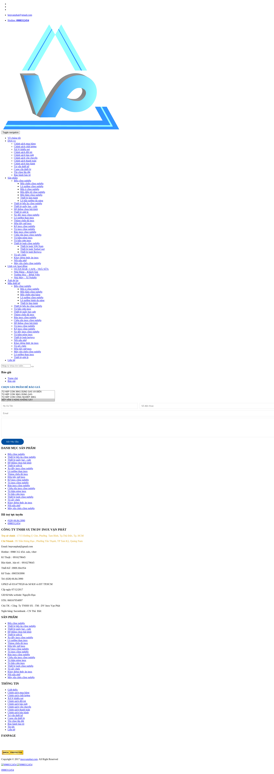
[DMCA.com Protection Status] (12, 753)
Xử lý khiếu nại (22, 149)
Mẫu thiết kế (14, 283)
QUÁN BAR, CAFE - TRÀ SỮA (31, 269)
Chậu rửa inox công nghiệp (27, 234)
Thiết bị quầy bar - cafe (25, 206)
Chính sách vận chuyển (25, 158)
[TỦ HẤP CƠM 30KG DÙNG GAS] (28, 394)
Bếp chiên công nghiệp (31, 183)
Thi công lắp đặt (22, 172)
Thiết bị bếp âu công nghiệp (28, 203)
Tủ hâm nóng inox (23, 237)
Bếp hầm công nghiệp (31, 195)
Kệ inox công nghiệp (24, 226)
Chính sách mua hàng (25, 143)
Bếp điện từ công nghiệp (32, 192)
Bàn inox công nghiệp (25, 232)
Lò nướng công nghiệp (31, 186)
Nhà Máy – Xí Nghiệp (25, 277)
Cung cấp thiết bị (22, 169)
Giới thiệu (13, 689)
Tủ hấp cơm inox (22, 240)
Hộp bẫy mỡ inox (23, 223)
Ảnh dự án (13, 280)
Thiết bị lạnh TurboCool (32, 249)
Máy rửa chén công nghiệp (27, 263)
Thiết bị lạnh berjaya (24, 337)
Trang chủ (13, 378)
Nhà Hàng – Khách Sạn (26, 272)
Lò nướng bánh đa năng (32, 300)
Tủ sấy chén (20, 254)
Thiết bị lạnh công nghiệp (27, 243)
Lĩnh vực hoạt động (17, 266)
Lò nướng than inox (24, 217)
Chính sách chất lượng (25, 146)
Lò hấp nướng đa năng (31, 200)
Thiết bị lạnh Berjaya (30, 252)
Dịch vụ (12, 140)
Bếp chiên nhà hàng (30, 294)
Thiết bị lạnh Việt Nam (31, 246)
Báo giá (11, 381)
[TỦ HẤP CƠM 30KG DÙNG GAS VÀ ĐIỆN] (28, 391)
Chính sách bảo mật (24, 155)
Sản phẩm (13, 177)
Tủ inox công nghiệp (24, 229)
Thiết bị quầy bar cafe (25, 311)
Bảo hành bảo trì (22, 175)
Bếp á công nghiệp (29, 189)
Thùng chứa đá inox (24, 220)
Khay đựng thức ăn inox (26, 257)
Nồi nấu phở (20, 260)
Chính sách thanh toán (25, 160)
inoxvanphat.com (29, 759)
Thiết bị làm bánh (29, 197)
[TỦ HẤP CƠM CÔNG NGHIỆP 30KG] (28, 397)
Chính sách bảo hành (24, 163)
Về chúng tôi (14, 138)
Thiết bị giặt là (21, 212)
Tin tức (11, 726)
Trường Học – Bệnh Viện (27, 274)
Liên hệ (11, 360)
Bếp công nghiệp (22, 180)
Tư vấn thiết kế (21, 166)
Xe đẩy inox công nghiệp (26, 215)
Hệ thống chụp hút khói (26, 209)
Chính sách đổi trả (23, 152)
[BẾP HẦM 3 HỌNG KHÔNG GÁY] (28, 400)
